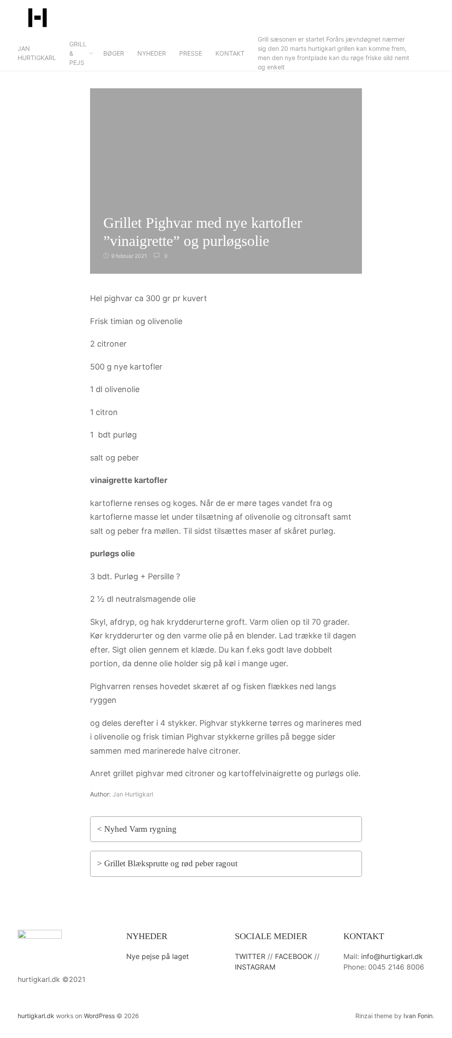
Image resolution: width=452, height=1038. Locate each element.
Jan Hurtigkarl (133, 794)
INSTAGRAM (255, 967)
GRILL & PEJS (78, 53)
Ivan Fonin (418, 1015)
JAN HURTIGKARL (37, 53)
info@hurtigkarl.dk (392, 956)
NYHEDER (151, 53)
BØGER (113, 53)
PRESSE (190, 53)
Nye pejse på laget (157, 956)
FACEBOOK (293, 956)
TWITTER (250, 956)
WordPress (99, 1015)
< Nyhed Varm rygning (137, 829)
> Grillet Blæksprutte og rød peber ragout (167, 863)
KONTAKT (230, 53)
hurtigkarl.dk (36, 1015)
